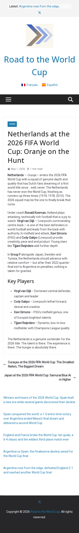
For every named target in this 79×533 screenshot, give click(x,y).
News (12, 124)
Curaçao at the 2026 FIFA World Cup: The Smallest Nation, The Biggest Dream (41, 364)
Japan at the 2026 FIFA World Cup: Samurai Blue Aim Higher (37, 377)
